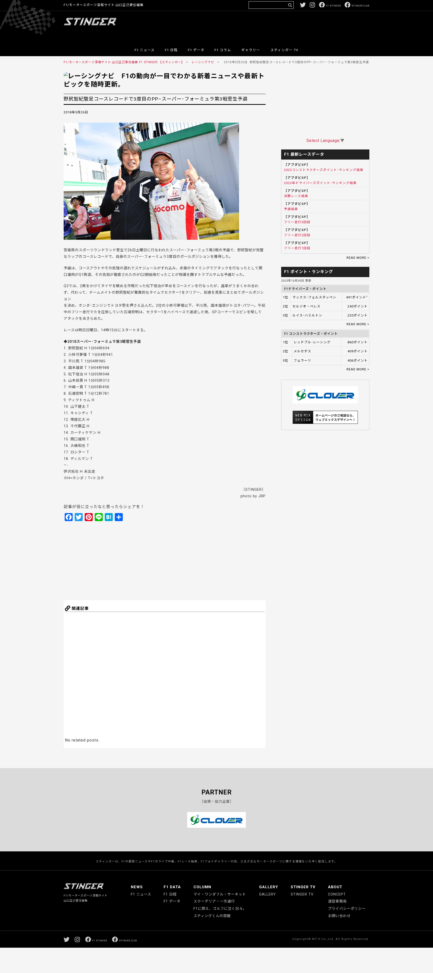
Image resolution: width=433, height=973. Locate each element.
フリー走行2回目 (297, 235)
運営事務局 (337, 901)
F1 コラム (222, 50)
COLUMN (202, 887)
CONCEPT (337, 894)
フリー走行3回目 (297, 222)
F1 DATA (172, 887)
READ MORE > (358, 258)
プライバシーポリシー (347, 909)
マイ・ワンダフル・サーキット (219, 894)
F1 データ (196, 50)
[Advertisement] (278, 26)
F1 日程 (171, 50)
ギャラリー (250, 50)
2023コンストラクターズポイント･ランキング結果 (323, 170)
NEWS (137, 887)
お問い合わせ (339, 916)
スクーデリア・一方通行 (214, 901)
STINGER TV (303, 887)
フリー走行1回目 (297, 248)
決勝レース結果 (296, 196)
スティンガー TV (284, 50)
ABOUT (335, 887)
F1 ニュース (145, 50)
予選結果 (291, 209)
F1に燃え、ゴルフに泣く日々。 (220, 909)
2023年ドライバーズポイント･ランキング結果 (320, 183)
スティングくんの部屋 (212, 916)
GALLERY (268, 887)
